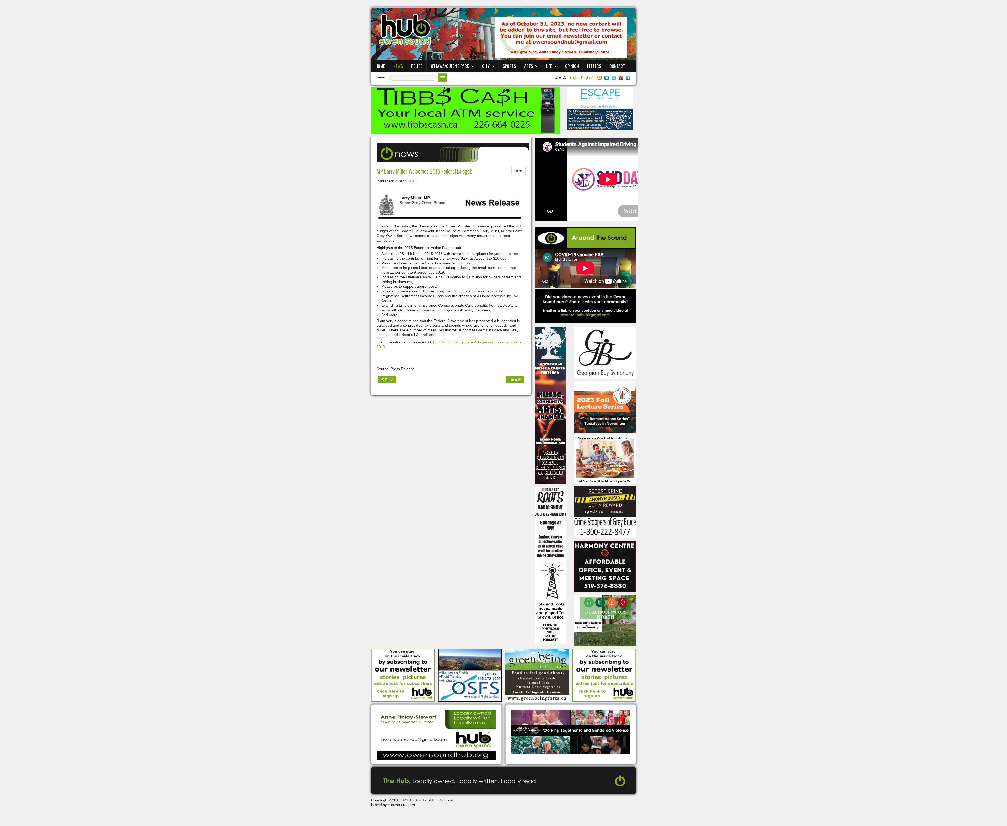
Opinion (572, 66)
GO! (442, 77)
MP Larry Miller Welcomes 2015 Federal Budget (424, 171)
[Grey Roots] (605, 407)
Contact (617, 66)
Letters (594, 66)
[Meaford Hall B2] (600, 119)
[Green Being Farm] (537, 675)
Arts (528, 66)
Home (380, 66)
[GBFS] (550, 405)
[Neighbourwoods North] (605, 620)
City (486, 66)
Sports (509, 66)
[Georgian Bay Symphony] (605, 352)
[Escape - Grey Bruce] (600, 97)
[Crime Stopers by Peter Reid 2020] (605, 512)
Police (416, 66)
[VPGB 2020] (570, 731)
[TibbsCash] (465, 110)
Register (587, 78)
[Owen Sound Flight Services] (470, 675)
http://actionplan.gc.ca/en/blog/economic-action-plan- (477, 342)
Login (574, 78)
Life (549, 66)
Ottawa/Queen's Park (450, 66)
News (398, 66)
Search (382, 77)
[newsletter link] (403, 675)
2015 (381, 347)
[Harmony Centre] (605, 566)
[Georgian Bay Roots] (550, 565)
